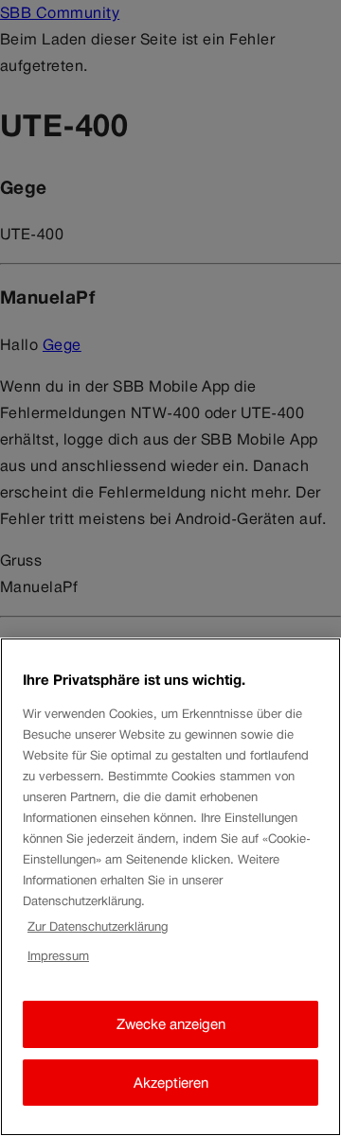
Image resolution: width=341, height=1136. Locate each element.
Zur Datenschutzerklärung (97, 926)
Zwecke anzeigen (171, 1024)
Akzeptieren (171, 1083)
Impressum (58, 956)
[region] (170, 887)
